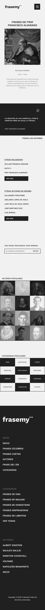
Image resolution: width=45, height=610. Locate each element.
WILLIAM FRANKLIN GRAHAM (16, 164)
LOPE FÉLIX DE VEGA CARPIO (16, 204)
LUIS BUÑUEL (10, 213)
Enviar (35, 251)
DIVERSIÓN (8, 110)
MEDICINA (16, 110)
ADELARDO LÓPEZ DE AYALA (16, 200)
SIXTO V (7, 168)
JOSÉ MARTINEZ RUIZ (13, 208)
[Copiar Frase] (37, 110)
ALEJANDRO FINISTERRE (14, 195)
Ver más (9, 179)
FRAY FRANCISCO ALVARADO (15, 129)
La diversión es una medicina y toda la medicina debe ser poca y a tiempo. (21, 119)
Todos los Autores (32, 138)
